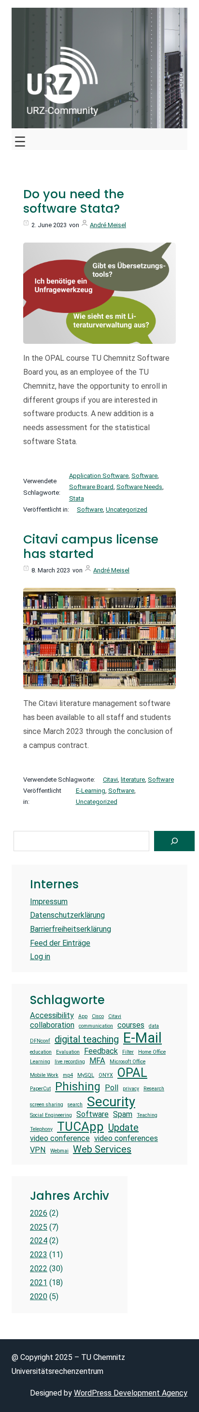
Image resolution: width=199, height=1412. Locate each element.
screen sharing (46, 1105)
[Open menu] (20, 139)
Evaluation (68, 1052)
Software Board (91, 486)
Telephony (41, 1129)
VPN (38, 1149)
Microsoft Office (127, 1062)
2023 (38, 1254)
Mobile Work (44, 1075)
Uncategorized (126, 509)
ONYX (106, 1075)
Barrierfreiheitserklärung (70, 929)
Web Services (102, 1149)
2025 (38, 1227)
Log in (40, 956)
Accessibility (52, 1015)
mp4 (68, 1075)
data (154, 1026)
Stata (76, 498)
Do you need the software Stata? (73, 201)
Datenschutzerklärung (67, 915)
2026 (38, 1213)
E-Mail (142, 1038)
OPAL (132, 1072)
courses (130, 1025)
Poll (111, 1087)
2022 (38, 1268)
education (41, 1052)
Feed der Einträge (60, 943)
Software (144, 475)
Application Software (98, 475)
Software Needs (139, 486)
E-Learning (90, 790)
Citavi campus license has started (90, 546)
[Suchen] (174, 841)
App (82, 1016)
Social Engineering (51, 1115)
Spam (122, 1114)
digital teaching (87, 1039)
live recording (70, 1062)
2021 (38, 1282)
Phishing (77, 1086)
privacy (131, 1089)
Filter (128, 1052)
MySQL (85, 1075)
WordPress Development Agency (130, 1393)
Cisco (98, 1016)
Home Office (152, 1052)
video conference (60, 1138)
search (75, 1105)
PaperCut (40, 1089)
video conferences (126, 1138)
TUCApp (80, 1126)
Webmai (59, 1151)
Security (111, 1102)
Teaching (147, 1115)
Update (123, 1127)
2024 (38, 1240)
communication (96, 1026)
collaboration (52, 1025)
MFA (97, 1060)
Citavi (110, 779)
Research (153, 1089)
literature (133, 779)
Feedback (101, 1051)
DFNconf (40, 1041)
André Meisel (108, 225)
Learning (40, 1062)
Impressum (49, 901)
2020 (38, 1296)
